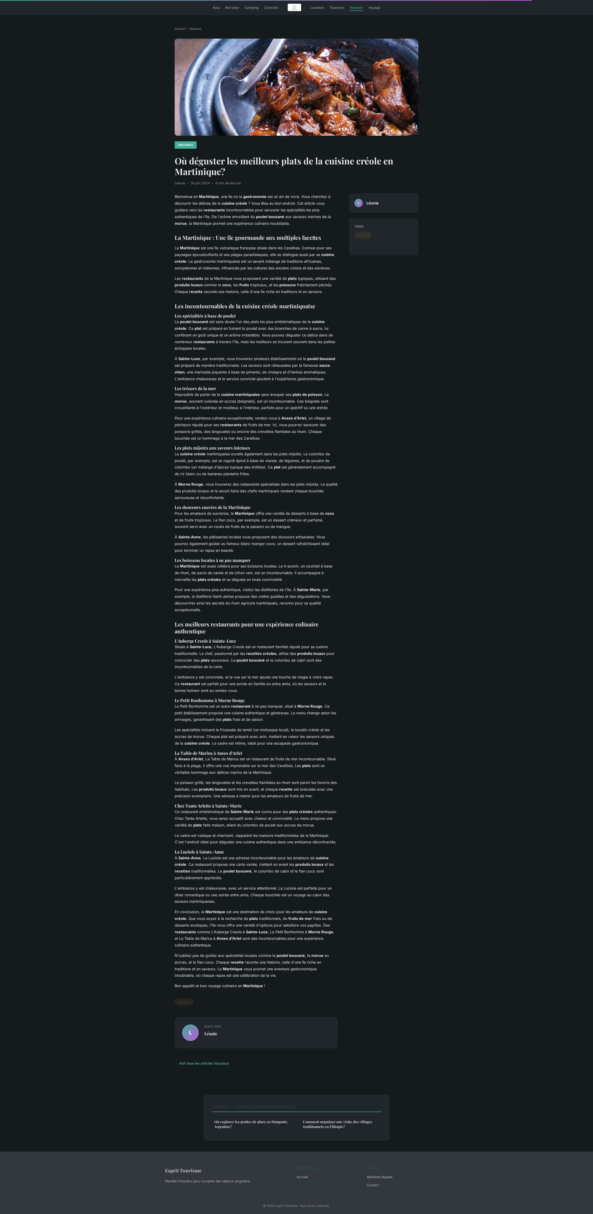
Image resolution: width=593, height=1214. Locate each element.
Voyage (374, 7)
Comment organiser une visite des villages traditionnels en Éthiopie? (337, 1124)
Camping (252, 7)
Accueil (180, 29)
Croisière (271, 7)
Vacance (356, 7)
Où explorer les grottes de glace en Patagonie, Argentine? (251, 1124)
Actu (216, 7)
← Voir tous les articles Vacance (202, 1063)
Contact (373, 1185)
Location (317, 7)
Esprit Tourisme (183, 1170)
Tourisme (337, 7)
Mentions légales (379, 1177)
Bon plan (232, 7)
